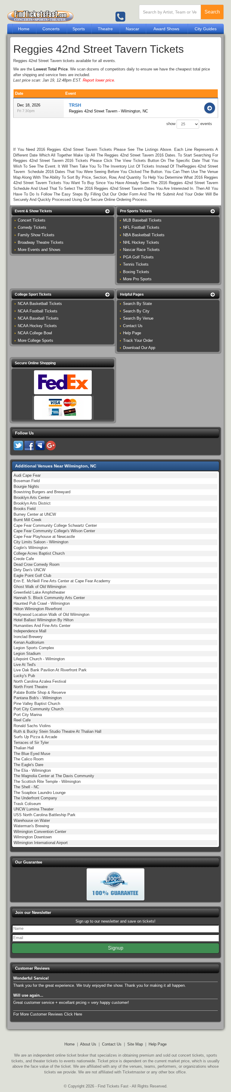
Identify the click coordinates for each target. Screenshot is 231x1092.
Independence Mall (30, 631)
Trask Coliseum (27, 803)
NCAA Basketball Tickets (40, 303)
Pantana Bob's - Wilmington (38, 698)
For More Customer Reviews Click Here (47, 1014)
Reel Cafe (22, 720)
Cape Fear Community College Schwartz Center (55, 525)
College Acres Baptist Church (39, 553)
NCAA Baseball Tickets (38, 318)
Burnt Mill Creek (28, 520)
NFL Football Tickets (141, 227)
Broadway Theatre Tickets (40, 242)
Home (23, 28)
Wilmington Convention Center (40, 831)
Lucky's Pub (24, 675)
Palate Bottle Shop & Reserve (40, 692)
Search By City (136, 311)
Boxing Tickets (136, 272)
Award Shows (166, 28)
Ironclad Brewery (28, 636)
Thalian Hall (24, 748)
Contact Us (133, 326)
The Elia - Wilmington (32, 770)
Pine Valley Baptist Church (37, 703)
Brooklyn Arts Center (32, 497)
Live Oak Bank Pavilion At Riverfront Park (50, 670)
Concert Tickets (31, 220)
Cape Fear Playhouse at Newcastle (44, 536)
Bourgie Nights (26, 486)
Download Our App (139, 347)
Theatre (105, 28)
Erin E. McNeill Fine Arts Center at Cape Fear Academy (62, 581)
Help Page (132, 333)
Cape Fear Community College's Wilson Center (54, 531)
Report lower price (98, 80)
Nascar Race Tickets (141, 249)
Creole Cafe (24, 558)
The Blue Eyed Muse (32, 753)
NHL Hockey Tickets (141, 242)
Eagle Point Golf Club (32, 575)
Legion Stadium (27, 653)
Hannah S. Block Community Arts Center (49, 597)
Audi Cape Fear (27, 475)
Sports (78, 28)
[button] (63, 211)
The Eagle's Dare (28, 764)
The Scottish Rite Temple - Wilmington (47, 781)
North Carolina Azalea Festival (40, 681)
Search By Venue (138, 318)
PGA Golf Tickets (138, 257)
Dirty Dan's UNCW (29, 570)
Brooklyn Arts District (32, 503)
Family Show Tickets (36, 235)
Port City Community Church (38, 709)
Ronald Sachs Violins (32, 726)
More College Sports (35, 340)
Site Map (135, 1044)
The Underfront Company (35, 798)
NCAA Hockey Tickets (37, 326)
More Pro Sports (137, 279)
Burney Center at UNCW (35, 514)
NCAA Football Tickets (37, 311)
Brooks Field (24, 508)
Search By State (137, 303)
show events (189, 124)
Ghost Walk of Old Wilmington (40, 586)
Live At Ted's (25, 664)
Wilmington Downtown (33, 837)
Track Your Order (138, 340)
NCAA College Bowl (35, 333)
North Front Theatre (31, 687)
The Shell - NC (26, 787)
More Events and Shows (39, 249)
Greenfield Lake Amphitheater (39, 592)
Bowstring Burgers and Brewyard (42, 492)
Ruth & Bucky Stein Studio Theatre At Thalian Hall (57, 731)
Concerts (51, 28)
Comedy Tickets (32, 227)
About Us (88, 1044)
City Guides (206, 28)
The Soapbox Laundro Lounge (40, 792)
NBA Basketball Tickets (144, 235)
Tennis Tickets (136, 264)
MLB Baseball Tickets (142, 220)
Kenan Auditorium (29, 642)
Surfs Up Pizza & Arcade (35, 737)
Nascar (132, 28)
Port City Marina (28, 714)
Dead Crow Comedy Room (37, 564)
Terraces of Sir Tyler (31, 742)
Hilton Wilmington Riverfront (38, 609)
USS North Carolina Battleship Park (44, 815)
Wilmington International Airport (41, 842)
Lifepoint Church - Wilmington (39, 659)
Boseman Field (27, 481)
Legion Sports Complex (34, 648)
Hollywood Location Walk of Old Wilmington (51, 614)
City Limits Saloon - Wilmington (41, 542)
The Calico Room (29, 759)
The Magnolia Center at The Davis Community (54, 776)
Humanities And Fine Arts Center (42, 625)
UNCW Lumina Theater (34, 809)
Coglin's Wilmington (31, 547)
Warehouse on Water (32, 820)
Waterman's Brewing (31, 826)
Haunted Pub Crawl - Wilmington (42, 603)
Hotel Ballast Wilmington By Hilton (43, 620)
